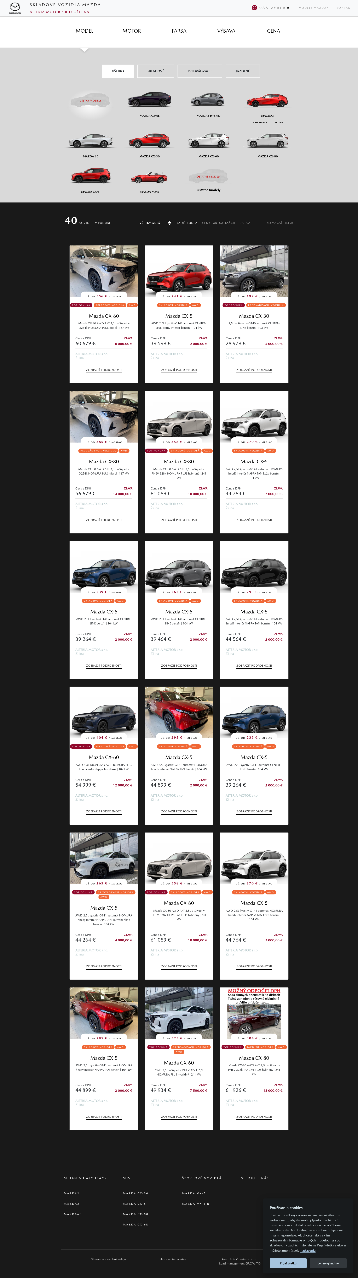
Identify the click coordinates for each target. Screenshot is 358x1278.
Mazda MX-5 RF (196, 1203)
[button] (108, 1259)
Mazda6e (73, 1214)
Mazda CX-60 (104, 757)
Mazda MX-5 (194, 1193)
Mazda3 (72, 1203)
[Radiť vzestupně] (241, 222)
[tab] (84, 30)
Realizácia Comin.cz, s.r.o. (239, 1259)
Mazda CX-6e (135, 1224)
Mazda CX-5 (178, 316)
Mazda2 (72, 1193)
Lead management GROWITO (240, 1263)
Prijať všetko (288, 1263)
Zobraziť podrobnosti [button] (104, 370)
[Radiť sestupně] (248, 222)
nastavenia (308, 1250)
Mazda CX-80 (104, 316)
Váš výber (274, 8)
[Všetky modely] (90, 98)
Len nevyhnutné (328, 1263)
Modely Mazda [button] (313, 7)
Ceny (206, 222)
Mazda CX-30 (254, 316)
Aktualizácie (224, 222)
